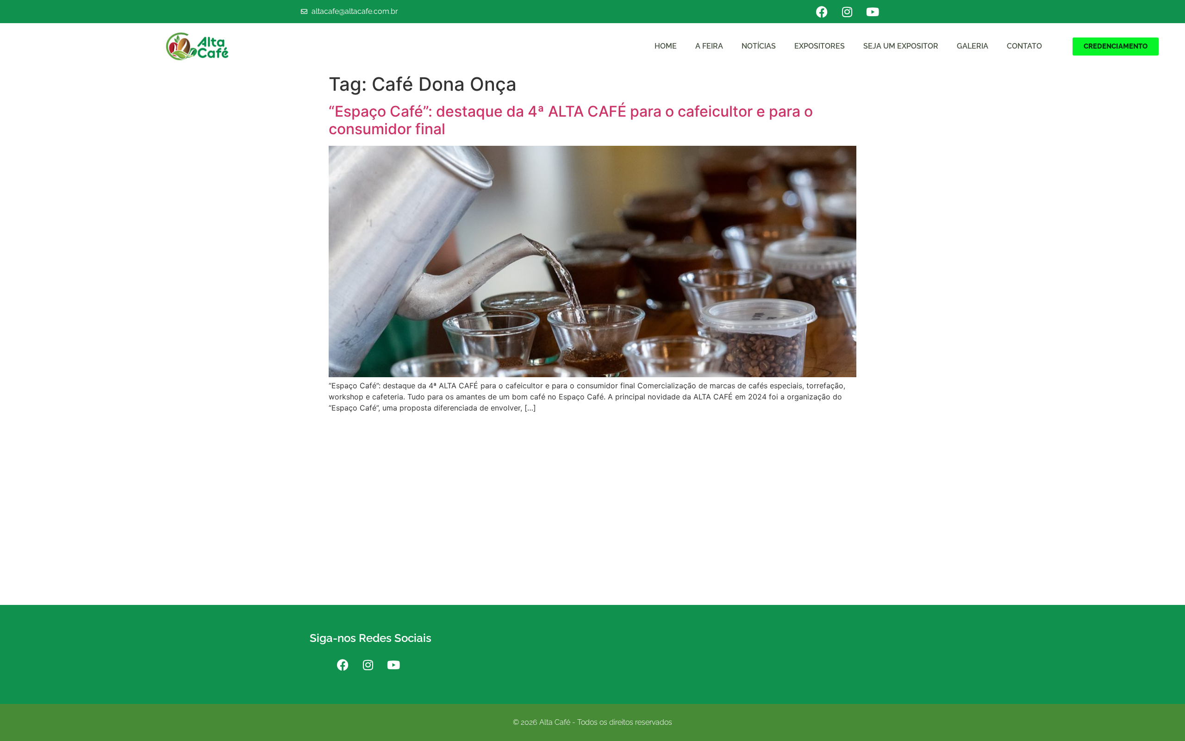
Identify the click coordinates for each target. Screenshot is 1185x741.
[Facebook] (821, 11)
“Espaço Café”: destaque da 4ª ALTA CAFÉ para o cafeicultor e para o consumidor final (571, 120)
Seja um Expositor (900, 46)
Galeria (972, 46)
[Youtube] (872, 11)
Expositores (819, 46)
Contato (1024, 46)
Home (666, 46)
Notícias (759, 46)
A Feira (709, 46)
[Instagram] (847, 11)
